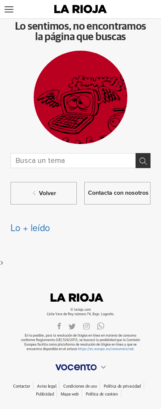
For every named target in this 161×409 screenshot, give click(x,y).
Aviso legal (46, 386)
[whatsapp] (101, 326)
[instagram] (86, 326)
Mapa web (70, 394)
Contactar (21, 386)
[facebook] (59, 326)
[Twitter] (72, 326)
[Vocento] (80, 367)
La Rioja (80, 297)
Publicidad (45, 394)
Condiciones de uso (80, 386)
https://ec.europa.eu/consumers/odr (105, 349)
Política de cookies (102, 394)
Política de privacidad (122, 386)
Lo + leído (30, 227)
